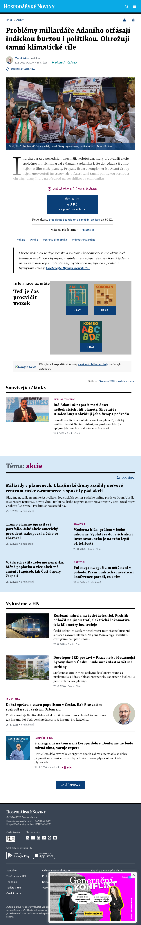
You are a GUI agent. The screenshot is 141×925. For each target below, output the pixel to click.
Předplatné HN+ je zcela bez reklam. (117, 381)
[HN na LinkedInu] (44, 837)
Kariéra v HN (13, 887)
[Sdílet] (124, 20)
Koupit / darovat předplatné (106, 870)
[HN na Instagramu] (38, 837)
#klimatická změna (83, 239)
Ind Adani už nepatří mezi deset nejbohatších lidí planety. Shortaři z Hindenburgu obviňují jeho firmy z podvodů (91, 410)
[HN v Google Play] (18, 855)
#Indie (34, 239)
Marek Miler (22, 57)
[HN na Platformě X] (27, 837)
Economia (11, 882)
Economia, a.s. (30, 817)
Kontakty (11, 870)
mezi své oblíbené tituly (93, 364)
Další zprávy (70, 784)
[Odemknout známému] (133, 20)
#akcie (21, 239)
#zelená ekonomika (55, 239)
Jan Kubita (13, 699)
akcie (34, 466)
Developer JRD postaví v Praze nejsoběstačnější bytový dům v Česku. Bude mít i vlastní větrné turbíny (94, 662)
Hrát (77, 310)
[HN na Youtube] (55, 837)
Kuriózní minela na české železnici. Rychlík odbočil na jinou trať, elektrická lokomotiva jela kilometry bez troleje (91, 620)
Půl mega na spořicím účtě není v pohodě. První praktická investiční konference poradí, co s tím (103, 572)
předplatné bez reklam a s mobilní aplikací (74, 219)
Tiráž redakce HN (16, 876)
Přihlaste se (87, 229)
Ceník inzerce (13, 893)
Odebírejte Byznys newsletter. (68, 268)
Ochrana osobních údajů (56, 870)
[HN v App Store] (44, 855)
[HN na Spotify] (49, 837)
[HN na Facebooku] (33, 837)
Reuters (108, 146)
